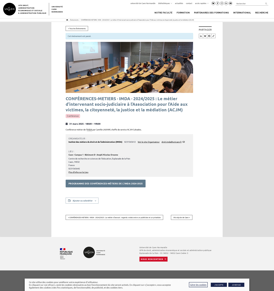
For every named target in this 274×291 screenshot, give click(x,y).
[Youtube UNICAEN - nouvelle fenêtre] (230, 3)
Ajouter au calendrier (83, 200)
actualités (179, 3)
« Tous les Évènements (77, 28)
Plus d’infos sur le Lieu (78, 172)
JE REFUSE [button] (236, 285)
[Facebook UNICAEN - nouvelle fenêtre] (217, 3)
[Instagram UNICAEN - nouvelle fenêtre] (222, 3)
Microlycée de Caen (181, 217)
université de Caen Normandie (142, 3)
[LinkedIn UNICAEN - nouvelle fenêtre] (226, 3)
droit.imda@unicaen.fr (172, 141)
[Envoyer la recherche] (266, 3)
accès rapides (200, 3)
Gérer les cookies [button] (198, 284)
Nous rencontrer (152, 259)
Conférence (73, 116)
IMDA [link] (89, 129)
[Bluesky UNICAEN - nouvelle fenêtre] (213, 3)
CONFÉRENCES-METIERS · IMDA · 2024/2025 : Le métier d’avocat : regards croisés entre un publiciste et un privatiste (114, 217)
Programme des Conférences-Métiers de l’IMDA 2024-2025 (105, 183)
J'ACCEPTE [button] (218, 285)
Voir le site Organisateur (149, 141)
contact (189, 3)
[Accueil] (67, 20)
